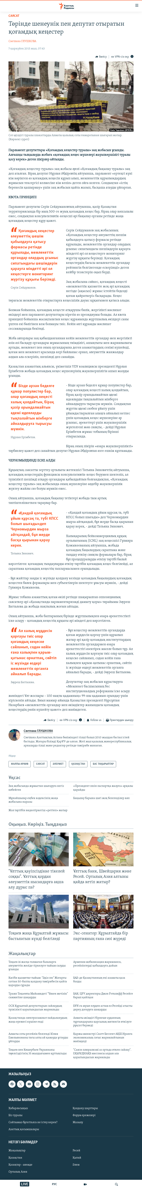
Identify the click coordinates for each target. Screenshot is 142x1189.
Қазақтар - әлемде (20, 1164)
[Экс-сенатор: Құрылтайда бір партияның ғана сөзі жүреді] (103, 912)
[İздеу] (116, 1184)
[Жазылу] (63, 1084)
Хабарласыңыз (18, 1108)
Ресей (76, 1150)
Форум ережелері (84, 1115)
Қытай (77, 1157)
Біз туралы (15, 1115)
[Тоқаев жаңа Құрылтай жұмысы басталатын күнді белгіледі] (39, 912)
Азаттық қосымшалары (24, 1129)
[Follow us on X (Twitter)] (20, 1084)
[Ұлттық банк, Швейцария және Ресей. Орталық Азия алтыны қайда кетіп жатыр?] (103, 849)
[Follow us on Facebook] (12, 1084)
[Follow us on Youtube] (29, 1084)
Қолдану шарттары (85, 1108)
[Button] (101, 56)
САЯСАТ (14, 16)
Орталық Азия (18, 1171)
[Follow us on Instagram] (37, 1084)
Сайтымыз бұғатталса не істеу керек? (33, 1122)
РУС (54, 1184)
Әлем (76, 1164)
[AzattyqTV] (85, 1184)
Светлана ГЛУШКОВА (22, 41)
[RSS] (54, 1084)
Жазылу (78, 1122)
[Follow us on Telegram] (46, 1084)
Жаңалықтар (17, 1150)
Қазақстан (15, 1157)
